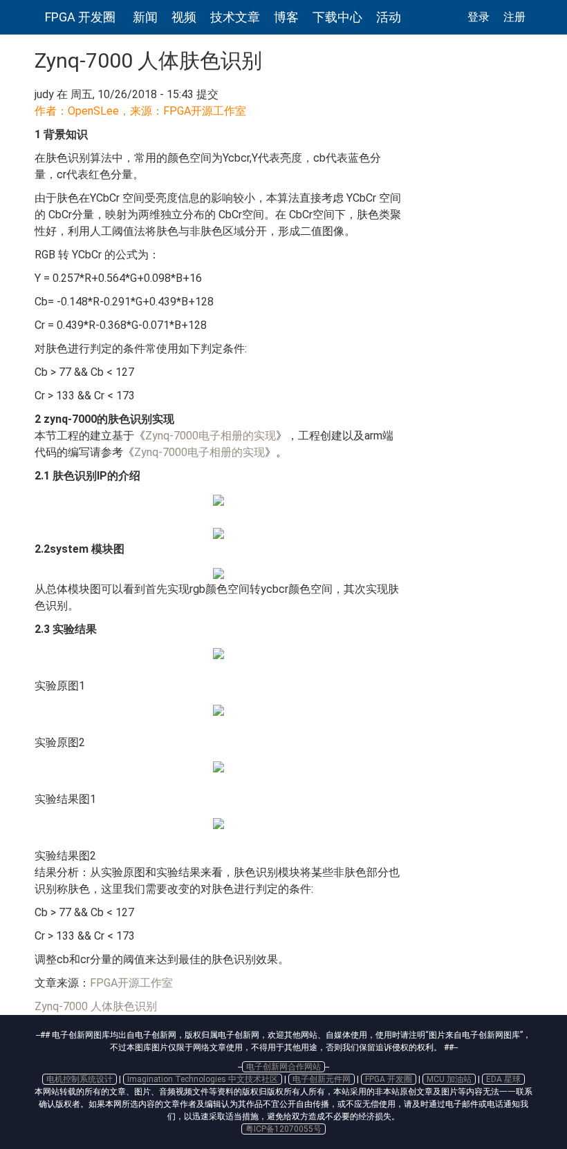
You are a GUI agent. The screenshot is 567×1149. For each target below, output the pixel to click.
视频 (183, 17)
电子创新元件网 (321, 1079)
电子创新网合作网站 (283, 1067)
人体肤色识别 (124, 1006)
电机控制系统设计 (79, 1079)
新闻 (145, 17)
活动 (388, 17)
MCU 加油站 (449, 1079)
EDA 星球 (503, 1079)
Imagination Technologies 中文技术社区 (202, 1079)
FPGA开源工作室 (131, 982)
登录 (478, 16)
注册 (514, 16)
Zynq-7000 (61, 1006)
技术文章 (235, 17)
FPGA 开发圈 (80, 17)
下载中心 (337, 17)
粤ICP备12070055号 (283, 1129)
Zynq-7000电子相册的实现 (210, 435)
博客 (286, 17)
